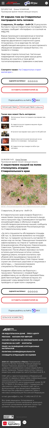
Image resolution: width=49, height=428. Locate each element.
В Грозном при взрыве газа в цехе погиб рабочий (28, 132)
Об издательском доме (13, 333)
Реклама (6, 337)
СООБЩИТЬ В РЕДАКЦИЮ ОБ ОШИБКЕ (19, 355)
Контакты (27, 343)
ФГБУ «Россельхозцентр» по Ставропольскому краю (23, 206)
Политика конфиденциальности (18, 352)
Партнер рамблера (21, 417)
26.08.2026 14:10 (7, 160)
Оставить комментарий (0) (24, 90)
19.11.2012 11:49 (6, 9)
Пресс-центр (33, 333)
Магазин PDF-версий (22, 337)
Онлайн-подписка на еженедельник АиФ (22, 340)
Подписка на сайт (11, 343)
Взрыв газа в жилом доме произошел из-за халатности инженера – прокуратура (26, 140)
